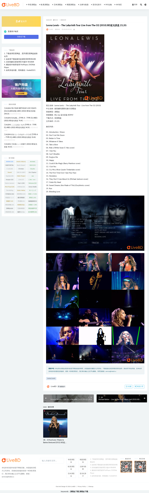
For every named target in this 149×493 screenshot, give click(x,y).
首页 (56, 20)
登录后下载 (21, 37)
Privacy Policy (82, 486)
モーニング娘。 (32, 191)
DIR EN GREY (21, 173)
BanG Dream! (21, 165)
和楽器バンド (9, 198)
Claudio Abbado (32, 169)
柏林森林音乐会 (32, 201)
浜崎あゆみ (9, 209)
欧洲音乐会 (21, 205)
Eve (62, 173)
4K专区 (119, 5)
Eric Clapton (32, 173)
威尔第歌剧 (21, 198)
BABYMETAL (10, 165)
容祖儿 (32, 197)
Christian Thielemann (21, 169)
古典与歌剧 (84, 5)
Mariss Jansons (9, 183)
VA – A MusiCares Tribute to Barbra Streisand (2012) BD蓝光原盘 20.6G (55, 442)
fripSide (9, 176)
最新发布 (63, 20)
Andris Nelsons (21, 162)
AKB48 (9, 161)
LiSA (21, 179)
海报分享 (139, 386)
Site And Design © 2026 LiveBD (65, 486)
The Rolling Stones (9, 191)
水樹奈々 (32, 204)
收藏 (129, 386)
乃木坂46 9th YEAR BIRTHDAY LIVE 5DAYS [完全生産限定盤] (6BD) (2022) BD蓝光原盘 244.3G (20, 111)
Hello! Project (21, 176)
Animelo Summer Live (33, 162)
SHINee (21, 186)
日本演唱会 (58, 5)
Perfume (32, 183)
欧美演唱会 (45, 5)
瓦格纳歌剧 (21, 209)
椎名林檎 (9, 204)
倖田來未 (21, 194)
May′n (21, 183)
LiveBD (51, 29)
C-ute (10, 168)
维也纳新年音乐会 (32, 209)
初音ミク (32, 194)
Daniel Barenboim (9, 173)
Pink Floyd (9, 186)
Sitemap (90, 486)
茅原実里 (9, 212)
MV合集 (108, 5)
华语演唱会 (32, 5)
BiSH (33, 165)
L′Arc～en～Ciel (32, 180)
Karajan (9, 179)
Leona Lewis (59, 105)
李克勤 (21, 201)
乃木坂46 (9, 194)
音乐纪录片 (97, 5)
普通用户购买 (13, 31)
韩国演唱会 (71, 5)
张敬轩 (9, 201)
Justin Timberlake (68, 170)
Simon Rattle (33, 187)
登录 (135, 4)
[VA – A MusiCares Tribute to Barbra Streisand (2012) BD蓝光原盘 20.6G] (55, 424)
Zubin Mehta (21, 191)
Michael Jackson (76, 179)
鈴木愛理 (32, 212)
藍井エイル (21, 212)
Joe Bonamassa (32, 176)
